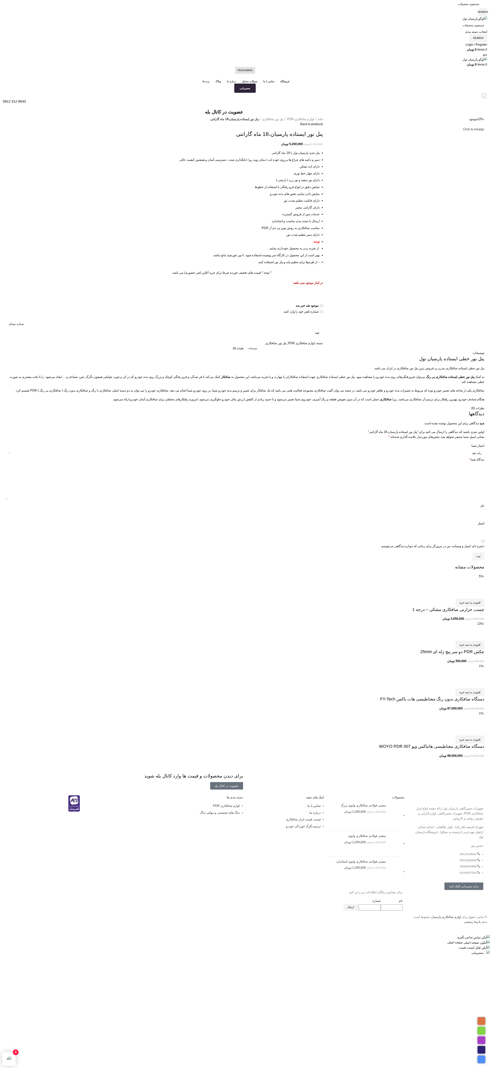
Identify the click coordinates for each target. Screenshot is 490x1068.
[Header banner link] (245, 534)
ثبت (317, 332)
